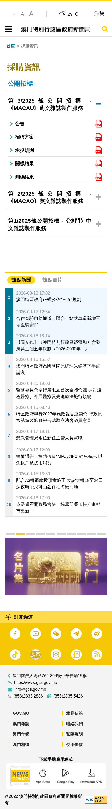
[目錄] (7, 29)
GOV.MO (21, 713)
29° (73, 14)
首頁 (11, 46)
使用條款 (74, 744)
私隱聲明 (74, 734)
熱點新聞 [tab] (21, 280)
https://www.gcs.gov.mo (35, 683)
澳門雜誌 (21, 723)
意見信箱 (74, 713)
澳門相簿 (21, 744)
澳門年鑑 (21, 734)
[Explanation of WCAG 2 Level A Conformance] (96, 799)
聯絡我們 (74, 723)
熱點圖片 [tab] (52, 280)
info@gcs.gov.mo (30, 689)
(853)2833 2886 (28, 696)
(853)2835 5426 (68, 696)
